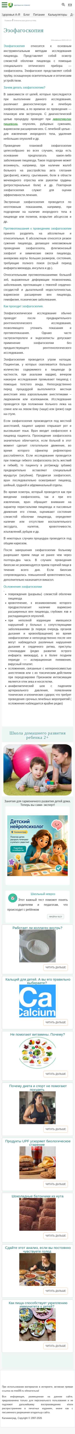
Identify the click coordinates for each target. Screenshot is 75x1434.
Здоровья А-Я (10, 14)
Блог (26, 14)
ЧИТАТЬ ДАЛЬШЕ (56, 967)
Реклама (37, 1384)
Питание (39, 14)
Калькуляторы (57, 14)
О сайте (12, 1379)
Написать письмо (31, 1379)
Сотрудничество (57, 1379)
